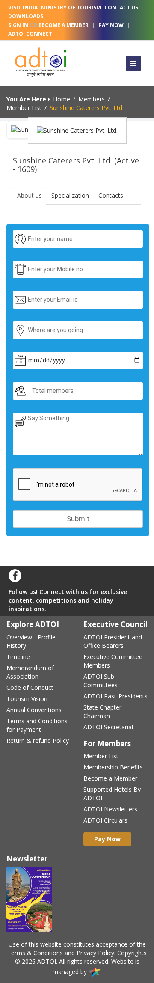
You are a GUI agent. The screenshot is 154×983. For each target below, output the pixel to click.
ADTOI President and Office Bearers (112, 641)
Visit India (23, 7)
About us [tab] (29, 195)
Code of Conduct (29, 687)
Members (91, 99)
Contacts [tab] (110, 195)
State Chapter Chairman (102, 711)
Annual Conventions (34, 710)
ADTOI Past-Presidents (115, 696)
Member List (23, 108)
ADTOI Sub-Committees (100, 680)
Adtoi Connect (30, 33)
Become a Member (110, 778)
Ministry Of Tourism (71, 7)
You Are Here (27, 99)
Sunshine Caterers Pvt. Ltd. (87, 108)
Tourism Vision (26, 699)
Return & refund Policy (37, 741)
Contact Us (121, 7)
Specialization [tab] (70, 195)
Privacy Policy (95, 953)
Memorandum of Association (30, 672)
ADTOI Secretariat (108, 727)
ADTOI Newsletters (110, 809)
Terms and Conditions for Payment (37, 725)
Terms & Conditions (35, 953)
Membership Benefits (113, 767)
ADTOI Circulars (105, 820)
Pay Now (111, 25)
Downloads (25, 16)
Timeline (18, 657)
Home (61, 99)
